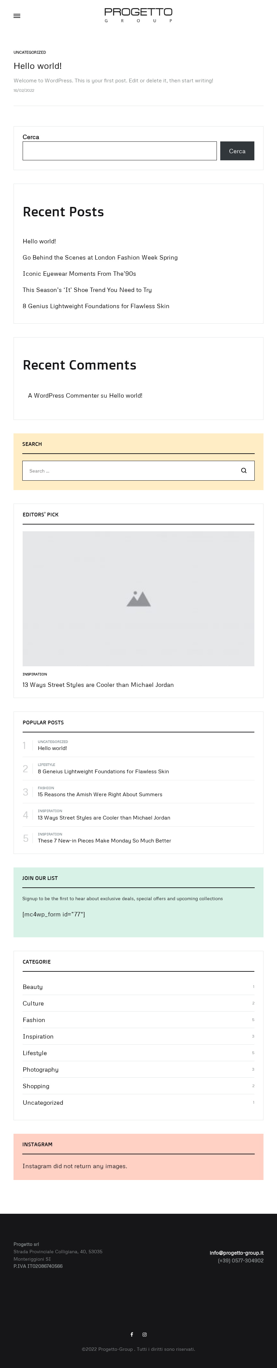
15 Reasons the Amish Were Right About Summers (100, 794)
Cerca (31, 136)
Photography (41, 1069)
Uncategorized (30, 52)
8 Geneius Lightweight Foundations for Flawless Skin (103, 771)
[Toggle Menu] (17, 16)
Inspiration (35, 674)
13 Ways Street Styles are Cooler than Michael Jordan (98, 684)
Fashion (46, 788)
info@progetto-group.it (236, 1253)
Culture (33, 1003)
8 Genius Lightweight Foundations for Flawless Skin (96, 306)
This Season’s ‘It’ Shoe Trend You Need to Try (87, 289)
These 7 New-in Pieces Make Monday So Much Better (104, 840)
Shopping (36, 1086)
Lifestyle (46, 764)
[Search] (244, 471)
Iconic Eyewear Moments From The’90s (79, 273)
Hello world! (38, 65)
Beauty (33, 986)
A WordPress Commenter (63, 395)
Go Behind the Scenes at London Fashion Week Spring (100, 257)
